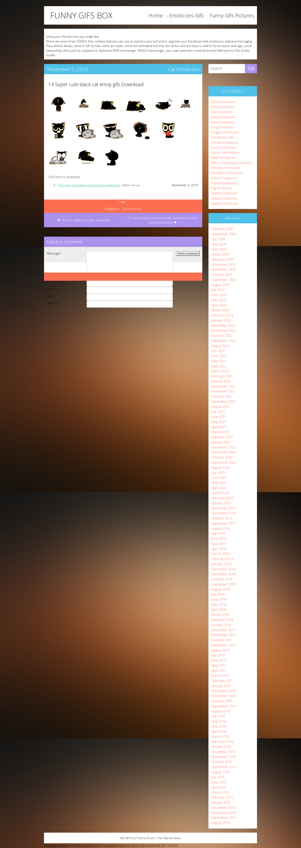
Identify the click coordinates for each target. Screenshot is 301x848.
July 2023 (218, 289)
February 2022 (222, 376)
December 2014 (223, 807)
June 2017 (219, 660)
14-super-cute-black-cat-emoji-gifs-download (88, 185)
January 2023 (221, 320)
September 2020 (224, 462)
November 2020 (224, 452)
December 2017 (223, 630)
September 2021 (224, 401)
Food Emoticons (224, 147)
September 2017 (224, 645)
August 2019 (221, 528)
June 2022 (219, 355)
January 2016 (221, 746)
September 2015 (224, 767)
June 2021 (219, 416)
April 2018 (219, 609)
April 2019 (219, 548)
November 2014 (224, 812)
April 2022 (219, 366)
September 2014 (224, 817)
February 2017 (222, 680)
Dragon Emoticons (225, 132)
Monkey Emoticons (226, 167)
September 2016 (224, 706)
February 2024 (222, 259)
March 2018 (220, 614)
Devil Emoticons (223, 122)
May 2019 (219, 543)
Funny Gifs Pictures (232, 15)
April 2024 (219, 249)
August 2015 (221, 772)
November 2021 (224, 391)
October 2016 (222, 700)
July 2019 (218, 533)
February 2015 (222, 797)
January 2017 (221, 685)
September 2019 (224, 523)
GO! (251, 68)
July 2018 (218, 594)
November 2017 (224, 634)
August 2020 (221, 467)
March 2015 (220, 792)
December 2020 (223, 447)
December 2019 (223, 508)
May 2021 (219, 421)
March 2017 (220, 675)
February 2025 (222, 228)
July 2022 (218, 350)
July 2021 (218, 411)
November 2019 (224, 513)
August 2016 (221, 711)
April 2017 (219, 670)
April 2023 (219, 305)
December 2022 (223, 325)
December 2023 (223, 264)
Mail (50, 296)
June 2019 (219, 538)
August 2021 (221, 406)
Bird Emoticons (223, 106)
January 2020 (221, 503)
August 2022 (221, 345)
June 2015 (219, 782)
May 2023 (219, 300)
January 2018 (221, 624)
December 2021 (223, 386)
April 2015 (219, 787)
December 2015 (223, 751)
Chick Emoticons (224, 117)
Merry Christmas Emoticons (232, 162)
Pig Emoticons (222, 188)
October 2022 (222, 335)
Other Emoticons (224, 178)
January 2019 (221, 564)
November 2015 (224, 756)
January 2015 (221, 802)
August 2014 (221, 822)
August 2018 (221, 589)
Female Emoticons (225, 142)
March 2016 (220, 736)
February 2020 (222, 497)
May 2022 (219, 360)
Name (52, 289)
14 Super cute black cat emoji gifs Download (96, 84)
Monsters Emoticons (227, 172)
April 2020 (219, 487)
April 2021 (219, 427)
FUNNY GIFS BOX (81, 15)
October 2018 (222, 579)
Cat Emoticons (183, 69)
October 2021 (222, 396)
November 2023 (224, 269)
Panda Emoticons (225, 183)
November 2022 (224, 330)
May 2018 (219, 604)
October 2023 (222, 274)
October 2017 (222, 640)
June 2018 (219, 599)
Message (54, 253)
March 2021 (220, 431)
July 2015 (218, 777)
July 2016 (218, 716)
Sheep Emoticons (224, 203)
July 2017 (218, 655)
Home (155, 15)
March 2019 (220, 553)
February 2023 (222, 315)
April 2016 (219, 731)
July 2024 (218, 239)
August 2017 (221, 650)
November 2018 (224, 574)
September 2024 (224, 234)
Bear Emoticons (223, 101)
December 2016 (223, 690)
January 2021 (221, 442)
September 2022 (224, 340)
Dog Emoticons (223, 127)
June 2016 (219, 721)
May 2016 (219, 726)
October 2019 (222, 518)
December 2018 (223, 569)
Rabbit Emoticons (225, 193)
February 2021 (222, 437)
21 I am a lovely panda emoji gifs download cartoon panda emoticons (162, 220)
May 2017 (219, 665)
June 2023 (219, 294)
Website (53, 303)
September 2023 (224, 279)
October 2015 (222, 761)
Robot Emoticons (224, 198)
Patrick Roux (171, 838)
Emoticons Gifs (186, 15)
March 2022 (220, 371)
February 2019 (222, 558)
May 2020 (219, 482)
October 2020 (222, 457)
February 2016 (222, 741)
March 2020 (220, 492)
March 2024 (220, 254)
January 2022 (221, 381)
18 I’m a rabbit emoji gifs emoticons (85, 220)
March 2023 (220, 310)
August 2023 (221, 284)
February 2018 (222, 619)
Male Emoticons (223, 157)
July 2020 (218, 472)
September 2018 (224, 584)
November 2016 (224, 695)
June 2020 (219, 477)
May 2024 (219, 244)
